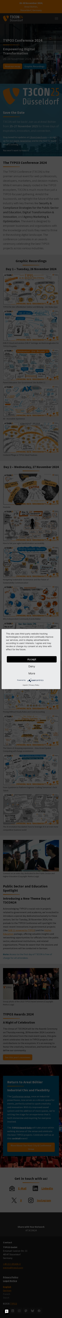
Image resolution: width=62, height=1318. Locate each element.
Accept (31, 659)
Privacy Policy (34, 685)
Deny (31, 666)
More (31, 673)
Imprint (25, 685)
